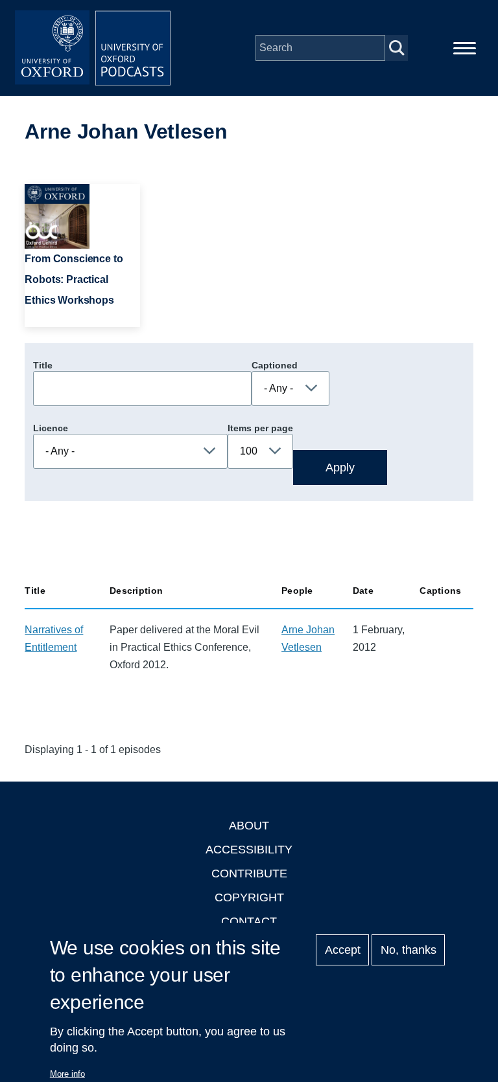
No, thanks (408, 949)
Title (43, 365)
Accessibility (249, 849)
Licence (50, 428)
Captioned (275, 365)
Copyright (249, 897)
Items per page (260, 428)
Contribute (249, 873)
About (249, 825)
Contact (249, 921)
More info (67, 1074)
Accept (343, 949)
